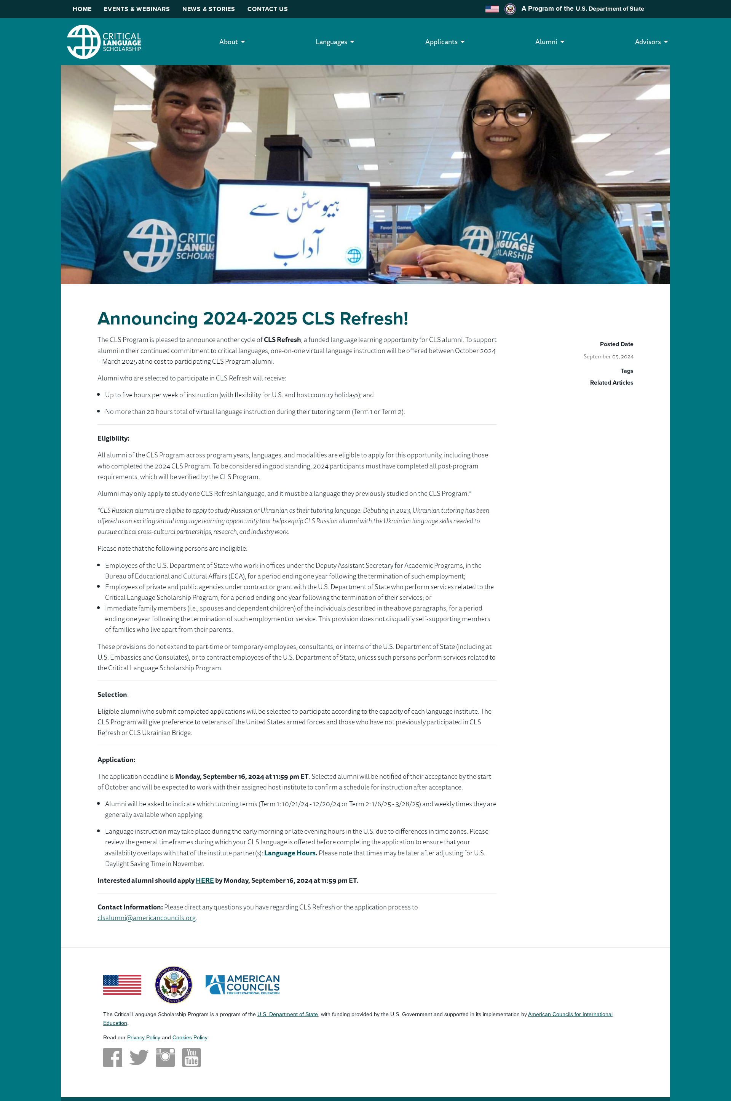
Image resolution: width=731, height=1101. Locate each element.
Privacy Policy (143, 1037)
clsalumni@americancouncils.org (146, 917)
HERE (205, 880)
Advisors (648, 41)
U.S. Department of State (610, 8)
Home (82, 9)
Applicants (441, 41)
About (228, 41)
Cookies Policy (189, 1037)
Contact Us (267, 9)
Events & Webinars (137, 9)
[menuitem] (228, 41)
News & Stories (208, 9)
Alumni (546, 41)
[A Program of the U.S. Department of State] (174, 983)
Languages (331, 41)
